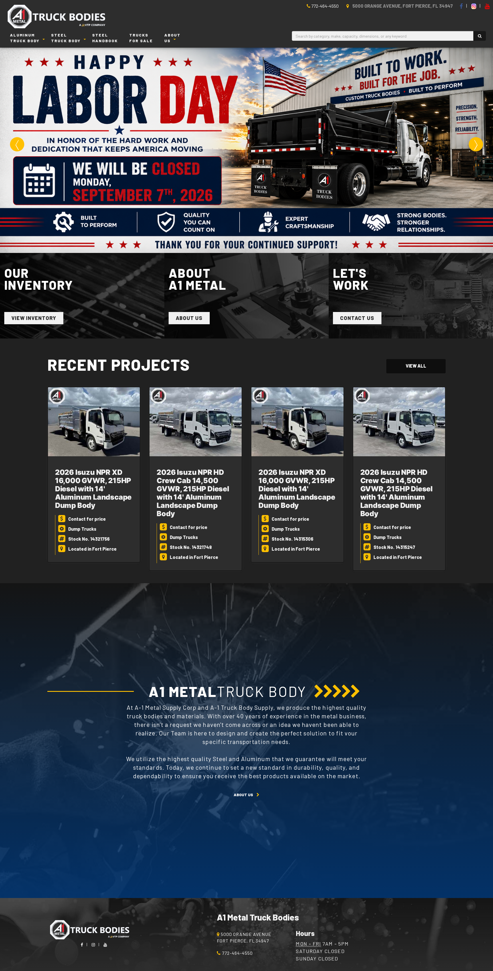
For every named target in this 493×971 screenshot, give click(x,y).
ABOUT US (243, 794)
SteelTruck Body (66, 38)
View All (416, 365)
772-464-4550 (324, 6)
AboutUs (172, 38)
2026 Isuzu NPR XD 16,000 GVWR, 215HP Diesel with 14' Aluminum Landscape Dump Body (93, 489)
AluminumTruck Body (25, 38)
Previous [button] (17, 144)
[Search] (479, 36)
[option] (246, 150)
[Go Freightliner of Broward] (61, 17)
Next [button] (476, 144)
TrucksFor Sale (141, 38)
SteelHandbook (105, 38)
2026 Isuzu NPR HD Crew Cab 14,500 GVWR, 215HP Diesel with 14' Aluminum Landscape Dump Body (193, 493)
